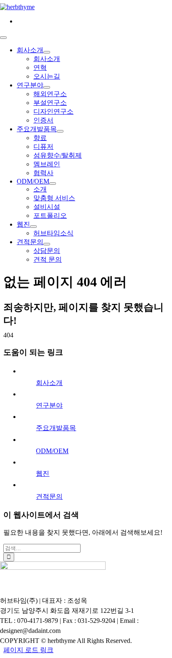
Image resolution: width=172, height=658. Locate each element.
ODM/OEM (52, 450)
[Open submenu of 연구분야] (46, 87)
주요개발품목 (56, 427)
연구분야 (49, 405)
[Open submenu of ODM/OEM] (52, 183)
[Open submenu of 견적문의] (46, 244)
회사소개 (49, 382)
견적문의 (49, 496)
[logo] (17, 6)
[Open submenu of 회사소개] (46, 52)
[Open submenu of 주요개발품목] (60, 131)
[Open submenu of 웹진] (33, 226)
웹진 (42, 473)
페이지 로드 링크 (28, 649)
